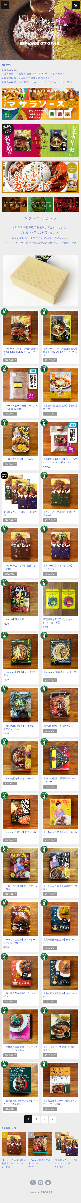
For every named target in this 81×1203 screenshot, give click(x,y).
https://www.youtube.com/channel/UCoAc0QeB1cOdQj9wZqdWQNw (40, 1182)
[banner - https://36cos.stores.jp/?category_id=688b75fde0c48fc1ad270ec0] (40, 204)
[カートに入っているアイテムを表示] (76, 5)
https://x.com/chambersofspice (33, 1182)
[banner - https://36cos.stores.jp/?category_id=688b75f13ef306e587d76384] (14, 204)
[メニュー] (5, 5)
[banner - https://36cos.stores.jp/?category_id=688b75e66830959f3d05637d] (66, 204)
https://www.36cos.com (48, 1182)
